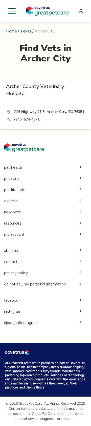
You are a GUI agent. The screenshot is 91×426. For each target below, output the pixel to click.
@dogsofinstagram (21, 323)
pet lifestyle (14, 190)
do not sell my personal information (35, 284)
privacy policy (16, 273)
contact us (13, 262)
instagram (12, 311)
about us (11, 250)
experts (11, 201)
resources (12, 223)
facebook (12, 300)
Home (11, 31)
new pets (12, 212)
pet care (11, 178)
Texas (25, 31)
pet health (13, 167)
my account (14, 234)
